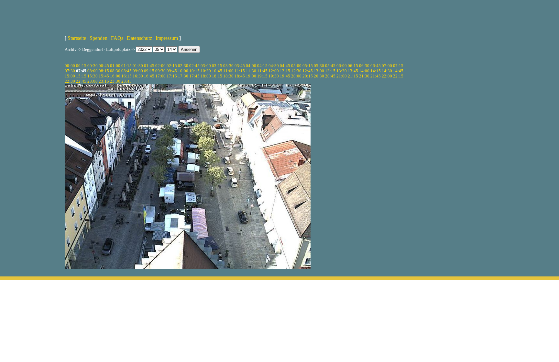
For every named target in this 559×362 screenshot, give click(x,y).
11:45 (262, 70)
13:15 (330, 70)
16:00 (115, 76)
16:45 (149, 76)
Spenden (98, 38)
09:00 (138, 70)
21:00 (341, 76)
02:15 (172, 65)
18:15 (217, 76)
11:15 (240, 70)
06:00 (341, 65)
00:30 (92, 65)
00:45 (104, 65)
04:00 (251, 65)
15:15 (81, 76)
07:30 (70, 70)
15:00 (70, 76)
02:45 (194, 65)
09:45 (172, 70)
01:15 (126, 65)
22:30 (70, 81)
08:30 (115, 70)
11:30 (251, 70)
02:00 (160, 65)
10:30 (206, 70)
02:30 (183, 65)
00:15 (81, 65)
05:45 (330, 65)
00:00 (70, 65)
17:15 (172, 76)
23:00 (92, 81)
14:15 (375, 70)
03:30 (228, 65)
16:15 (126, 76)
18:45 (240, 76)
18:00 (206, 76)
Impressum (167, 38)
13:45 (353, 70)
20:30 (319, 76)
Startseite (77, 38)
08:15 (104, 70)
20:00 (296, 76)
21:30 (364, 76)
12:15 (285, 70)
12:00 (274, 70)
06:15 (353, 65)
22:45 (81, 81)
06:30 (364, 65)
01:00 (115, 65)
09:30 (160, 70)
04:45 (285, 65)
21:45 (375, 76)
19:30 (274, 76)
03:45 (240, 65)
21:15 (353, 76)
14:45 (398, 70)
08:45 (126, 70)
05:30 (319, 65)
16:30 (138, 76)
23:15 (104, 81)
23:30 (115, 81)
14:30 (387, 70)
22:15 (398, 76)
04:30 (274, 65)
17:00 (160, 76)
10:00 (183, 70)
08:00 (92, 70)
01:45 (149, 65)
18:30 (228, 76)
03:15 (217, 65)
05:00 (296, 65)
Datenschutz (139, 38)
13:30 (341, 70)
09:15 (149, 70)
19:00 (251, 76)
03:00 (206, 65)
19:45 (285, 76)
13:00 (319, 70)
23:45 (126, 81)
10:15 (194, 70)
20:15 (307, 76)
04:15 (262, 65)
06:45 (375, 65)
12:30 (296, 70)
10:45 (217, 70)
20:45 (330, 76)
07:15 (398, 65)
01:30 (138, 65)
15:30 (92, 76)
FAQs (117, 38)
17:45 (194, 76)
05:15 (307, 65)
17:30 (183, 76)
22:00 (387, 76)
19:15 (262, 76)
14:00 (364, 70)
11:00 (228, 70)
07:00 (387, 65)
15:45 (104, 76)
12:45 (307, 70)
